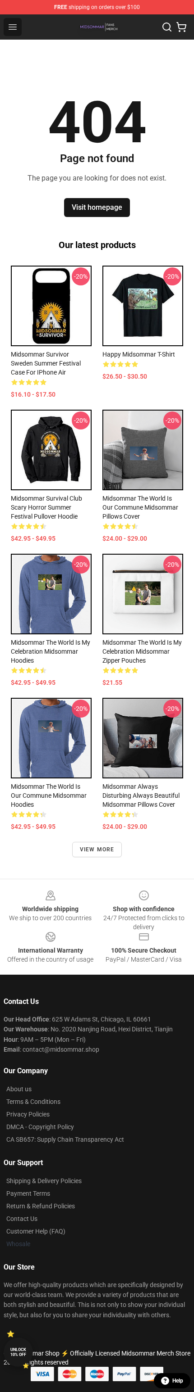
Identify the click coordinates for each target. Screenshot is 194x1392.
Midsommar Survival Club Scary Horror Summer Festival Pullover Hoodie (46, 507)
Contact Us (21, 1218)
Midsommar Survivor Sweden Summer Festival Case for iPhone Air (46, 363)
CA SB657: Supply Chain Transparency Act (65, 1139)
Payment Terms (28, 1193)
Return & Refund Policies (40, 1206)
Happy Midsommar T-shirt (138, 354)
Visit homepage (97, 207)
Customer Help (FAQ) (35, 1231)
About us (19, 1089)
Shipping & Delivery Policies (44, 1180)
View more (97, 849)
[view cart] (181, 27)
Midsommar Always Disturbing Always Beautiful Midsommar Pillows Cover (141, 795)
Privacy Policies (28, 1114)
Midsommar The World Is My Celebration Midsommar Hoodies (50, 651)
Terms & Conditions (33, 1101)
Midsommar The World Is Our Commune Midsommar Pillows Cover (140, 507)
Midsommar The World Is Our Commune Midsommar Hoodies (49, 795)
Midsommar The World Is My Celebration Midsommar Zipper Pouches (142, 651)
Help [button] (177, 1381)
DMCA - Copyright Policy (40, 1126)
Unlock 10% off (18, 1352)
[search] (167, 27)
